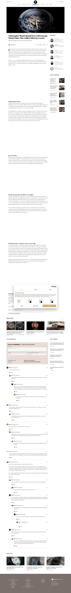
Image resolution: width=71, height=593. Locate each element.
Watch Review (28, 585)
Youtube (43, 582)
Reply (11, 372)
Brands (28, 4)
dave (12, 375)
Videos (50, 4)
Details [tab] (35, 289)
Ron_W (15, 487)
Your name (9, 352)
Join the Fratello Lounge (13, 580)
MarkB (12, 432)
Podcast (42, 4)
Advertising (13, 583)
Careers (13, 582)
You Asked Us (28, 583)
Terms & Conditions (55, 584)
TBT (28, 582)
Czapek (20, 201)
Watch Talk (28, 584)
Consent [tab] (21, 289)
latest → (62, 318)
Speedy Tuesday (28, 580)
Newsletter (13, 586)
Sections (23, 4)
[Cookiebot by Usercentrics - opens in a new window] (52, 286)
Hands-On (28, 581)
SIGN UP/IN (61, 1)
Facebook (43, 580)
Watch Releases (11, 313)
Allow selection (35, 305)
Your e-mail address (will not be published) (33, 352)
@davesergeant (20, 309)
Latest (19, 4)
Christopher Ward (14, 60)
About (47, 4)
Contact (13, 587)
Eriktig (10, 367)
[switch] (30, 302)
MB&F (24, 201)
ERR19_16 (17, 394)
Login (10, 361)
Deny (22, 305)
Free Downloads (13, 584)
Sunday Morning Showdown (28, 586)
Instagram (43, 581)
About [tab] (50, 289)
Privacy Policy (54, 585)
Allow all (49, 305)
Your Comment (10, 346)
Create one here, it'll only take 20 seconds (32, 361)
